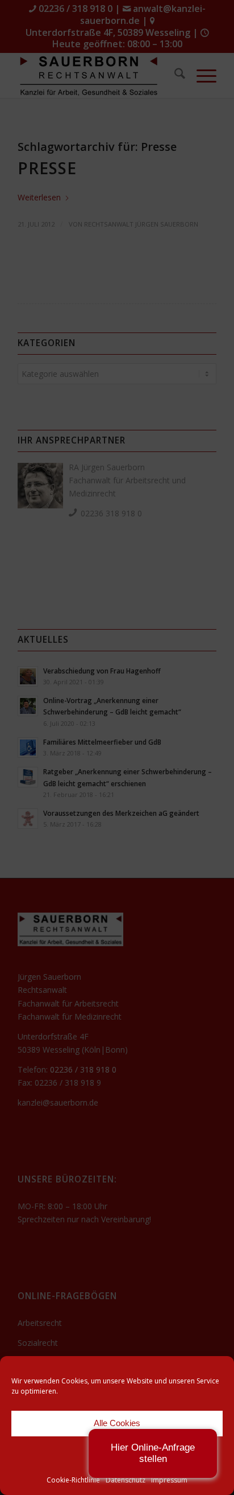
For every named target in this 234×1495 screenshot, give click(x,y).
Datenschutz (125, 1480)
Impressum (169, 1480)
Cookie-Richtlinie (73, 1480)
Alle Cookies (117, 1423)
